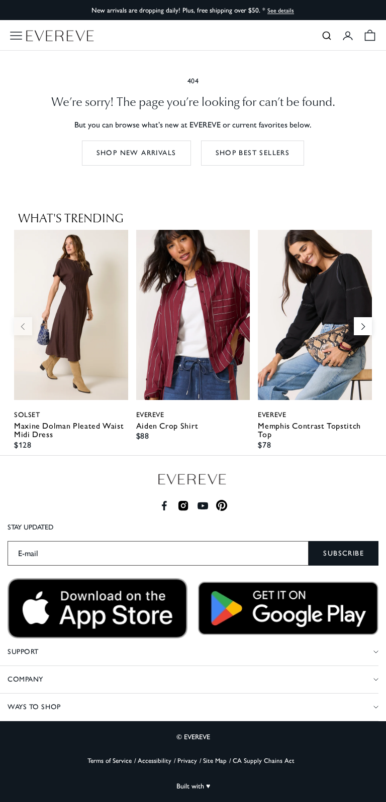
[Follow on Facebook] (164, 505)
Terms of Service (109, 760)
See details (280, 10)
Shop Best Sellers (253, 153)
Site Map (215, 760)
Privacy (187, 760)
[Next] (363, 326)
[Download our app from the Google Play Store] (288, 608)
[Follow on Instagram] (183, 505)
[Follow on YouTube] (203, 505)
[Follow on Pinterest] (222, 505)
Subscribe (343, 553)
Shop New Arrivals (136, 153)
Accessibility (154, 760)
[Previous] (23, 326)
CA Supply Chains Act (264, 760)
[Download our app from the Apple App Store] (98, 608)
